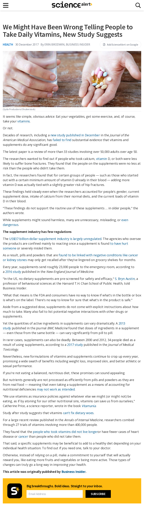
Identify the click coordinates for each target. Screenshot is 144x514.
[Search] (138, 5)
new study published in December (75, 135)
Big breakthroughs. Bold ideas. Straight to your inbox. (65, 486)
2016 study (13, 271)
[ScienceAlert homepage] (72, 5)
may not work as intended (56, 389)
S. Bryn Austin (125, 279)
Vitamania (88, 406)
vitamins (23, 121)
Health (8, 44)
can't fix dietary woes (78, 413)
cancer (23, 436)
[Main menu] (6, 5)
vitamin (101, 159)
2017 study (75, 344)
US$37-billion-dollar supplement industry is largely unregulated (55, 239)
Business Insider (73, 471)
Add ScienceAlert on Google (122, 44)
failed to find (62, 140)
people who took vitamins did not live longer (65, 432)
